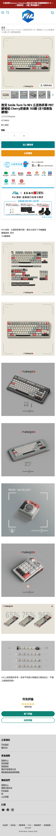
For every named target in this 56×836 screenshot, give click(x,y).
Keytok (12, 116)
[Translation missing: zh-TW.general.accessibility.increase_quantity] (24, 135)
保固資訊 (5, 766)
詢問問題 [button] (28, 720)
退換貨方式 (11, 769)
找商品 (13, 825)
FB (2, 793)
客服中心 (5, 760)
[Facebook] (8, 810)
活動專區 (21, 825)
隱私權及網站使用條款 (10, 772)
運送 (3, 769)
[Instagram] (12, 810)
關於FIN (4, 747)
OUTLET (28, 828)
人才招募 (5, 796)
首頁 (3, 27)
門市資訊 (5, 744)
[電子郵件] (3, 810)
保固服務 (47, 825)
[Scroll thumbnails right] (52, 95)
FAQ (29, 825)
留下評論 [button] (28, 713)
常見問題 (5, 763)
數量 (3, 130)
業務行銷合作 (6, 788)
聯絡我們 (37, 825)
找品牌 (5, 825)
